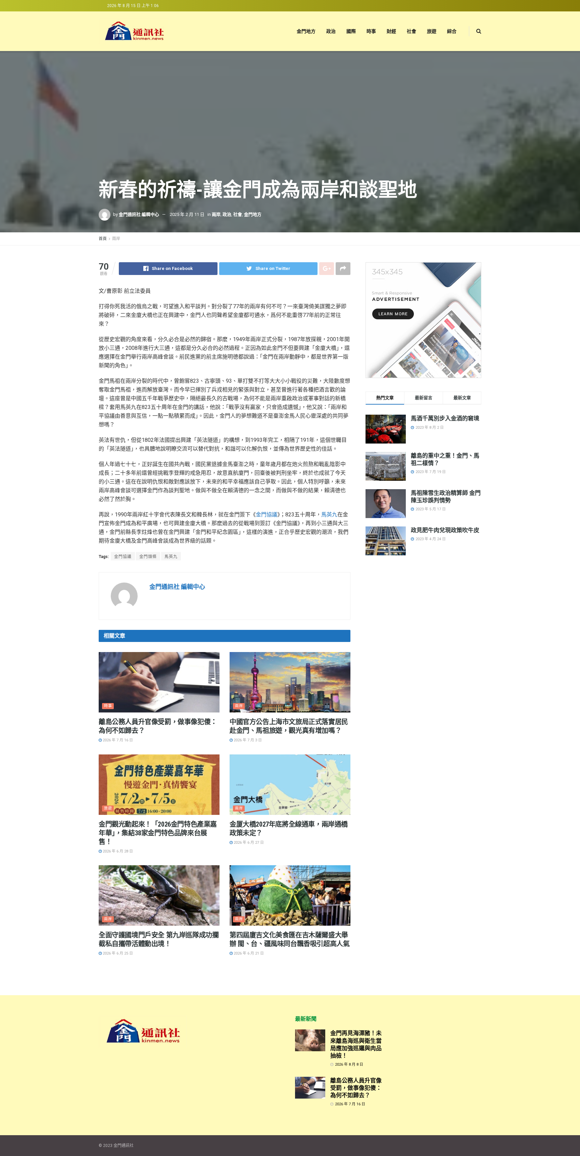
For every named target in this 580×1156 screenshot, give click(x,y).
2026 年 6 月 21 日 (248, 953)
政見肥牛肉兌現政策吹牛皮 (445, 530)
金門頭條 (148, 556)
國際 (351, 31)
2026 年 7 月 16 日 (117, 740)
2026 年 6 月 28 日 (117, 851)
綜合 (451, 31)
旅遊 (431, 31)
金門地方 (306, 31)
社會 (411, 31)
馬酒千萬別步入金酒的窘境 (445, 418)
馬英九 (329, 514)
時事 (371, 31)
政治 (331, 31)
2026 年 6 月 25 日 (117, 953)
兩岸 (216, 214)
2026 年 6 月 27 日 (248, 842)
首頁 (103, 238)
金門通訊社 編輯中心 (139, 214)
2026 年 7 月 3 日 (247, 740)
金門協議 (266, 514)
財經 (391, 31)
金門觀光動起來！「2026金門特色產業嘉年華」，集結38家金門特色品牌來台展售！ (158, 833)
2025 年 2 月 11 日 (187, 214)
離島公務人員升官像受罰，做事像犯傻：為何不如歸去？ (356, 1088)
